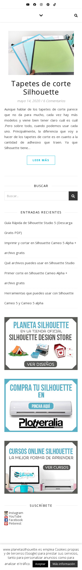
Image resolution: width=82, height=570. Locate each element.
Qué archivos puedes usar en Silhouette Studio (39, 263)
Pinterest (15, 523)
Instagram (16, 513)
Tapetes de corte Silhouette (41, 87)
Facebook (16, 520)
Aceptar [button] (40, 564)
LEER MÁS (41, 160)
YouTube (15, 516)
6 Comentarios (54, 101)
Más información (64, 564)
